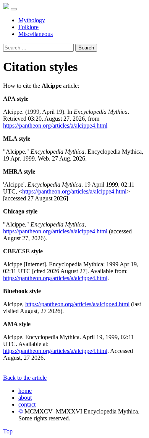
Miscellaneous (35, 34)
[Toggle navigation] (14, 9)
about (25, 397)
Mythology (31, 20)
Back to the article (25, 377)
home (25, 390)
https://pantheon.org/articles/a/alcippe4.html (55, 125)
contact (27, 404)
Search (86, 48)
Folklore (28, 27)
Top (8, 431)
